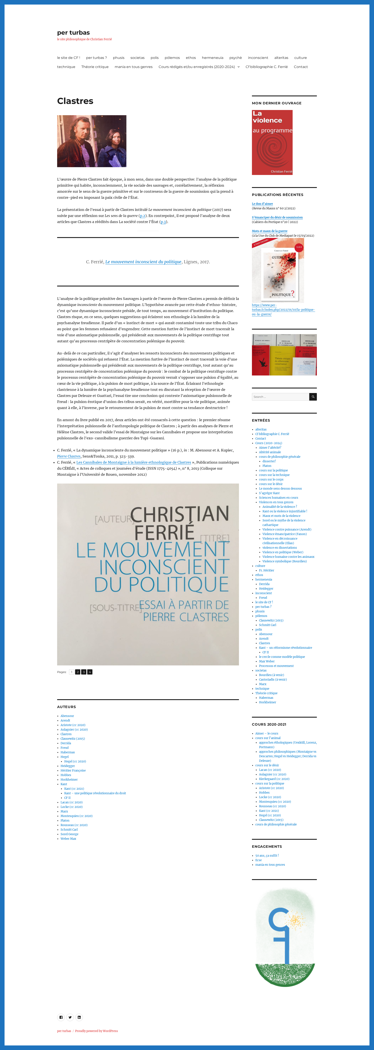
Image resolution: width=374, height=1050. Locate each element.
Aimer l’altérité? (270, 448)
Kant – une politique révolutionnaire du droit (95, 793)
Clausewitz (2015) (73, 739)
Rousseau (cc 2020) (74, 825)
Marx (64, 811)
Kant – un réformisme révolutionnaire (285, 648)
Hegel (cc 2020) (75, 761)
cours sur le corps (271, 479)
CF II (67, 798)
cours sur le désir (271, 484)
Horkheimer (69, 779)
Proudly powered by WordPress (96, 1031)
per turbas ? (96, 58)
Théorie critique (95, 67)
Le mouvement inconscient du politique (143, 261)
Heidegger (68, 766)
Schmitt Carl (69, 830)
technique (66, 67)
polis (155, 58)
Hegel (65, 757)
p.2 (142, 216)
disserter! (269, 461)
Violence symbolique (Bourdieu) (285, 561)
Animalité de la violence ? (280, 507)
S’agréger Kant (269, 493)
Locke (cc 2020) (72, 807)
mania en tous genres (134, 67)
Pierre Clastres (69, 456)
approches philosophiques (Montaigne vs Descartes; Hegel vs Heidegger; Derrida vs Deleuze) (287, 756)
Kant (64, 784)
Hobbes (66, 775)
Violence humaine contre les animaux (288, 557)
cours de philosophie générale (279, 457)
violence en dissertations (280, 548)
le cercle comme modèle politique (282, 657)
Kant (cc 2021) (74, 789)
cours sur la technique (274, 475)
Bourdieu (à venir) (271, 675)
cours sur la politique (273, 470)
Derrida (66, 743)
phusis (118, 58)
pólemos (172, 58)
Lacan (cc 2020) (72, 802)
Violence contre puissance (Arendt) (287, 529)
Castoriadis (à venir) (273, 679)
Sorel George (69, 834)
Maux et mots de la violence (281, 516)
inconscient (258, 58)
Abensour (67, 716)
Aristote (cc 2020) (73, 725)
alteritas (281, 58)
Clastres (66, 734)
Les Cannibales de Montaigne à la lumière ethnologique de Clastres (133, 462)
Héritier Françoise (73, 770)
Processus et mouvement (276, 666)
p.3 (163, 222)
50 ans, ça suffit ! (267, 855)
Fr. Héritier (266, 570)
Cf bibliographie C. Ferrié (267, 67)
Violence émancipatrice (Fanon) (285, 534)
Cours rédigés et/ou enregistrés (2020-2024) (197, 67)
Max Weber (267, 661)
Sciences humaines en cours (278, 498)
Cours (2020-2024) (268, 443)
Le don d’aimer (262, 204)
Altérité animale (270, 452)
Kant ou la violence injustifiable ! (285, 511)
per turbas (73, 32)
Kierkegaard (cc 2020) (274, 779)
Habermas (68, 752)
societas (138, 58)
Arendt (65, 720)
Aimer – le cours (266, 733)
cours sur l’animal (267, 738)
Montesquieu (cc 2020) (77, 816)
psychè (235, 58)
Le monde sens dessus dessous (280, 488)
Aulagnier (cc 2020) (74, 729)
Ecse (258, 860)
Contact (301, 67)
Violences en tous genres (276, 502)
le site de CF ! (68, 58)
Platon (65, 820)
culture (300, 58)
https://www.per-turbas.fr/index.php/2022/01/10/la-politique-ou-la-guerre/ (283, 309)
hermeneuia (212, 58)
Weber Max (68, 839)
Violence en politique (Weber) (283, 552)
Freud (65, 748)
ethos (191, 58)
